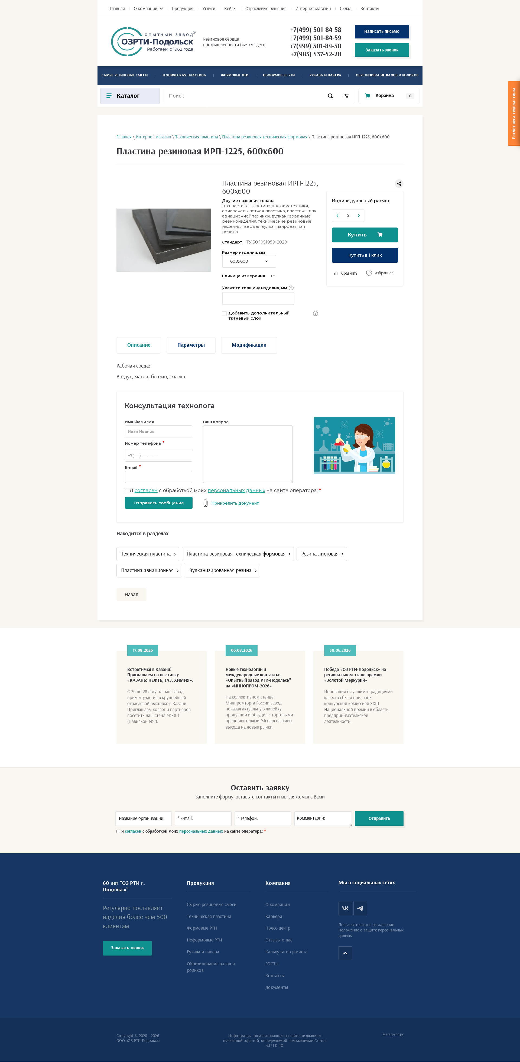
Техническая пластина (146, 554)
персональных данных (236, 490)
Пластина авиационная (147, 570)
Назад (131, 594)
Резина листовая (320, 554)
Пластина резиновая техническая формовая (236, 554)
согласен (146, 490)
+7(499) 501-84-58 (315, 30)
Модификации (249, 345)
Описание (138, 345)
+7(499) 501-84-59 (315, 38)
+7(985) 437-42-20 (316, 54)
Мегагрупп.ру (393, 1034)
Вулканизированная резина (220, 570)
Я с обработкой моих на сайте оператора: (225, 490)
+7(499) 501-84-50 (315, 46)
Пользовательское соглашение (366, 925)
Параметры (191, 345)
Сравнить (349, 273)
